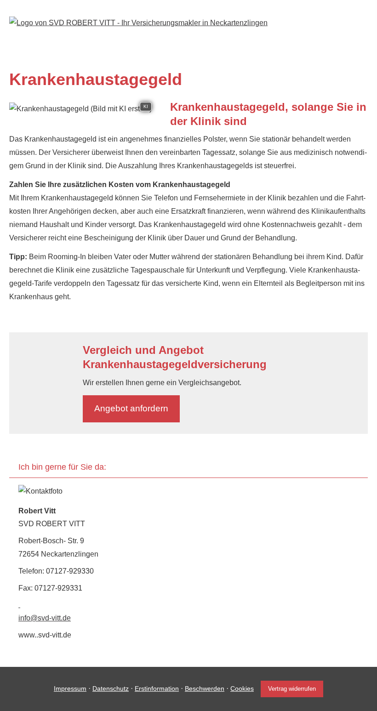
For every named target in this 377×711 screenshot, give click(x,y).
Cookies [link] (242, 688)
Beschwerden (204, 688)
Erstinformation (157, 688)
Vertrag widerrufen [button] (292, 688)
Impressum (70, 688)
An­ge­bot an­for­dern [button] (131, 408)
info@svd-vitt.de (44, 618)
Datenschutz (110, 688)
